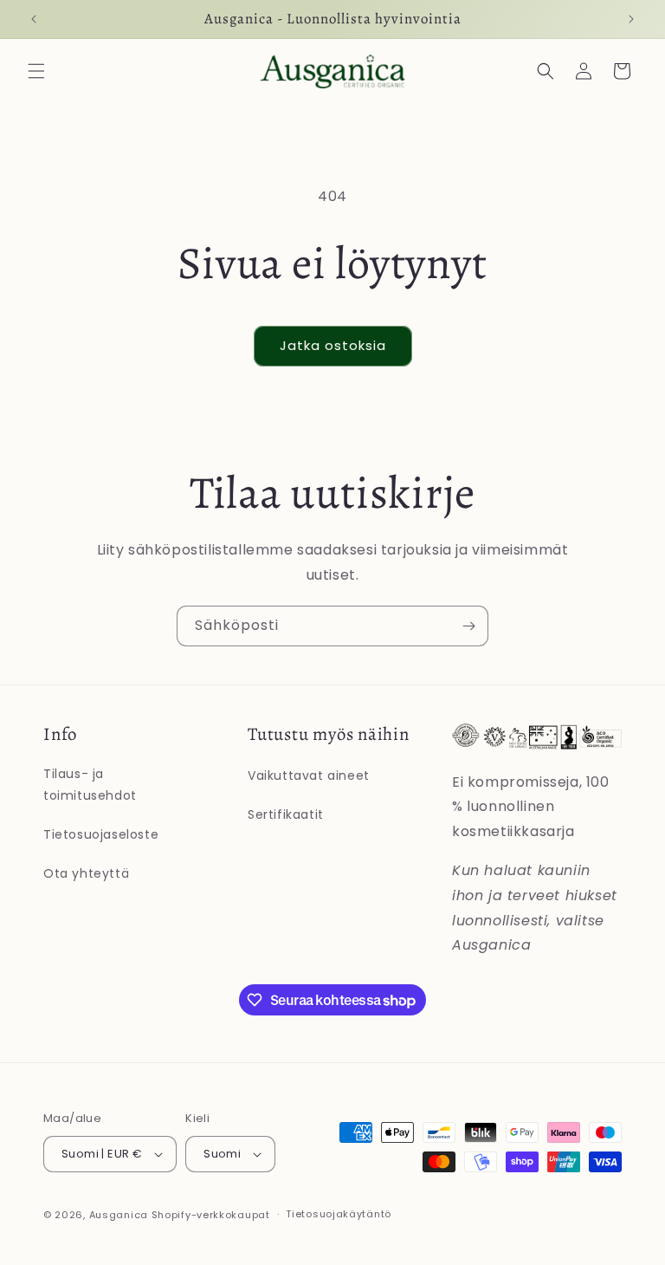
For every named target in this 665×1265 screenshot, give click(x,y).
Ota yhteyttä (86, 873)
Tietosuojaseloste (100, 834)
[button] (36, 71)
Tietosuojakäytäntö (338, 1214)
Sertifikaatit (286, 814)
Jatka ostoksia (333, 345)
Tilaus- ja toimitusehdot (90, 784)
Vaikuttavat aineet (309, 775)
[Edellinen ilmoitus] (34, 19)
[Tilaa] (468, 626)
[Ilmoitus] (631, 19)
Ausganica (118, 1215)
